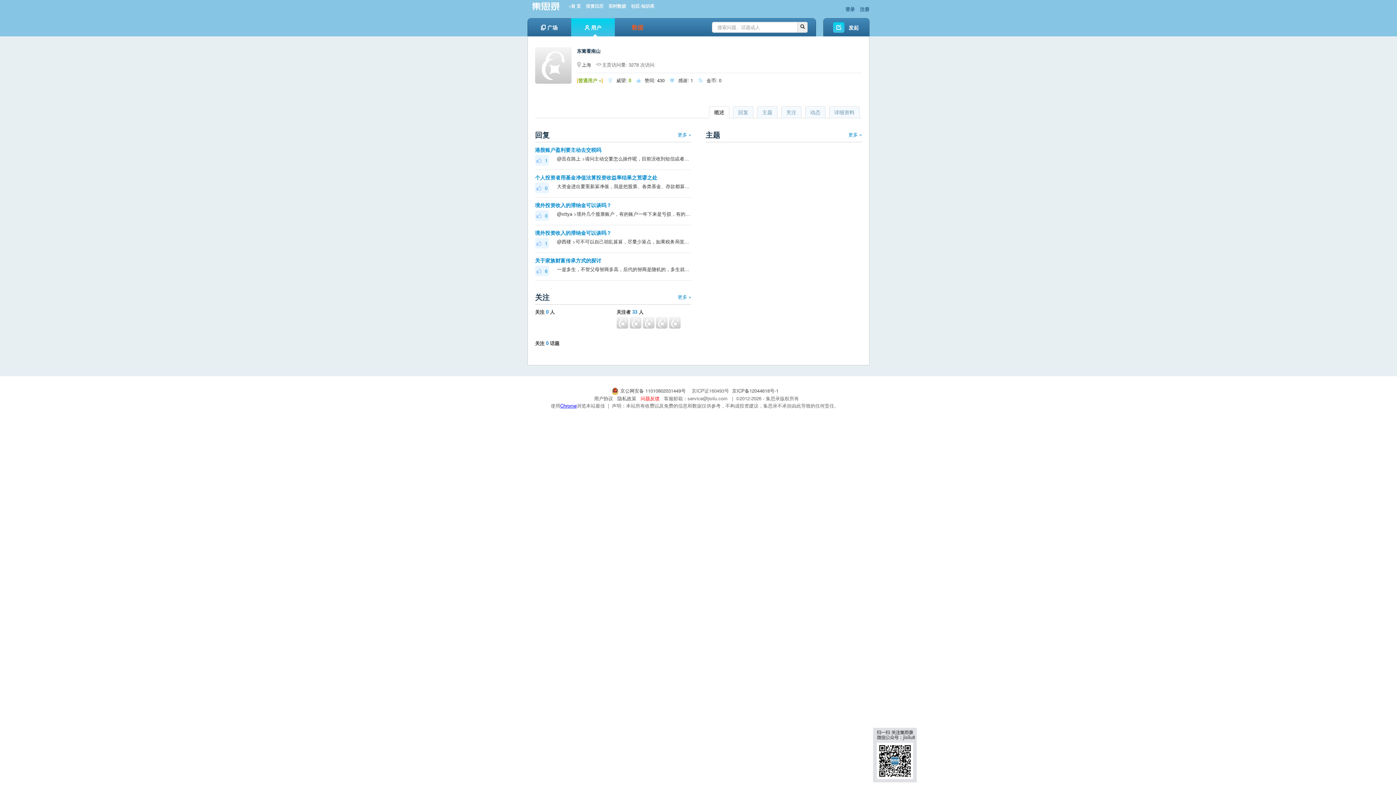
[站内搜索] (802, 27)
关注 (791, 112)
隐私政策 (626, 398)
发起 (854, 27)
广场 (553, 27)
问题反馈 (650, 398)
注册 (864, 8)
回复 (743, 112)
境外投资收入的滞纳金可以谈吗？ (573, 205)
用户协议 (603, 398)
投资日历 (595, 6)
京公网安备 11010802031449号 (653, 390)
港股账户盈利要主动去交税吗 (568, 149)
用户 (596, 27)
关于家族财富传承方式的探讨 (568, 260)
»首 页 (575, 6)
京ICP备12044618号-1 (755, 390)
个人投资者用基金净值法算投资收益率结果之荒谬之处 (596, 177)
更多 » (684, 134)
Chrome (568, 405)
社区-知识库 (642, 6)
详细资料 (844, 112)
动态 (815, 112)
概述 (719, 112)
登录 (850, 8)
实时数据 (617, 6)
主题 (767, 112)
